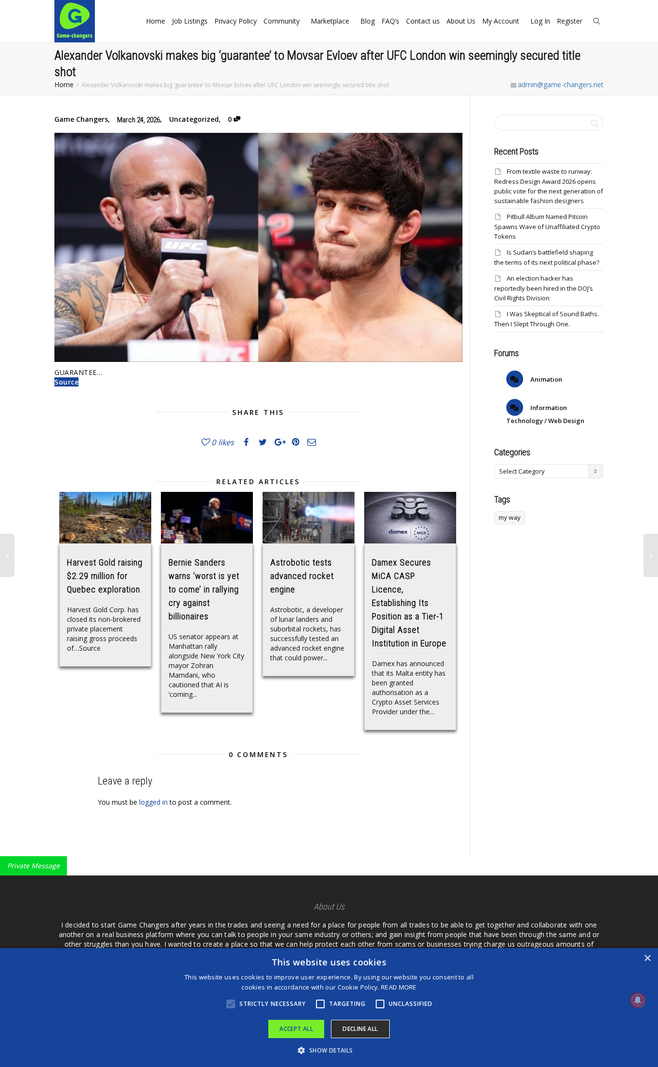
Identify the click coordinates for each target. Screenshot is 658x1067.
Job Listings (190, 21)
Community (282, 21)
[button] (329, 1050)
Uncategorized (194, 119)
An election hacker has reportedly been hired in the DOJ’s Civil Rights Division (543, 288)
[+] (105, 517)
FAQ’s (390, 21)
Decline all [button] (360, 1029)
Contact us (423, 21)
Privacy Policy (235, 21)
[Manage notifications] (637, 1000)
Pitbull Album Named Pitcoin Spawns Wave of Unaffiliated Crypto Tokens (547, 226)
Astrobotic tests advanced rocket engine (302, 575)
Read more (399, 987)
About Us (461, 21)
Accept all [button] (296, 1029)
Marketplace (331, 21)
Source (66, 381)
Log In (540, 21)
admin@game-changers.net (561, 84)
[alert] (329, 1007)
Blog (367, 21)
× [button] (647, 958)
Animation (545, 379)
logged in (153, 802)
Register (570, 21)
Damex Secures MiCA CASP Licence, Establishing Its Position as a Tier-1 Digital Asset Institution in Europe (409, 602)
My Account (501, 21)
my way (510, 517)
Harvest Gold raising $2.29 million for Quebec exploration (105, 575)
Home (155, 21)
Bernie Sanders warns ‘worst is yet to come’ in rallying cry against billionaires (204, 589)
